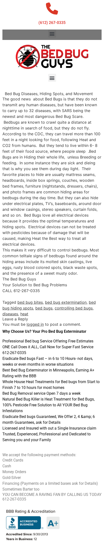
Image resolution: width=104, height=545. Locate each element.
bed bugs (43, 308)
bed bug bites (30, 302)
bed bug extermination (66, 302)
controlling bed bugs (74, 308)
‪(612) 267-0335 (52, 22)
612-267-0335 (14, 499)
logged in (35, 324)
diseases (10, 313)
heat (24, 313)
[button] (52, 34)
